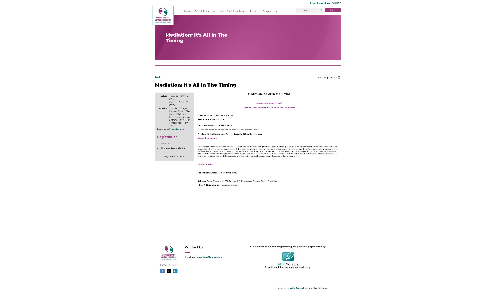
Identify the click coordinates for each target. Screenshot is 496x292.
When (164, 96)
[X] (169, 271)
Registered (162, 129)
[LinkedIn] (175, 271)
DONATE (336, 3)
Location (163, 108)
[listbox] (329, 77)
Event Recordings (320, 3)
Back (158, 77)
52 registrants (176, 129)
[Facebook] (162, 271)
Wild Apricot (297, 288)
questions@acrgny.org (209, 257)
